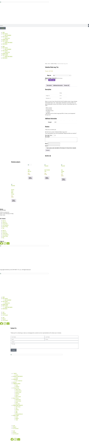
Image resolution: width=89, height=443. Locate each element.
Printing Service (16, 388)
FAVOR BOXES (4, 44)
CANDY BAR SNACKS (8, 42)
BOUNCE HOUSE (5, 39)
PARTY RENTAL (5, 34)
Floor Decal (17, 404)
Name (46, 143)
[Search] (88, 25)
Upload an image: (48, 78)
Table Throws (17, 406)
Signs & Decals (16, 398)
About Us (4, 221)
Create (16, 375)
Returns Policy (5, 226)
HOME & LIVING (16, 415)
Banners (16, 395)
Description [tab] (49, 85)
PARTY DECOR (5, 36)
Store (49, 63)
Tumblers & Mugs (54, 63)
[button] (45, 156)
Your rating (47, 135)
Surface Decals (18, 401)
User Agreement (5, 225)
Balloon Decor (7, 38)
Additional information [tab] (58, 85)
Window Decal (18, 399)
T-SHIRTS (15, 373)
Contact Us (4, 222)
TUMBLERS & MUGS (16, 383)
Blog (3, 228)
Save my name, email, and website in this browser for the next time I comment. (61, 148)
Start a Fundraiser (18, 380)
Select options (30, 178)
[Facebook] (1, 243)
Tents (16, 408)
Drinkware (17, 386)
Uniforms (15, 382)
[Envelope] (8, 243)
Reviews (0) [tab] (66, 85)
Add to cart (51, 79)
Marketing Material (19, 414)
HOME (3, 32)
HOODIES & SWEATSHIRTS (18, 376)
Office (16, 412)
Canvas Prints (18, 389)
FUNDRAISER (15, 379)
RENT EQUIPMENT (8, 35)
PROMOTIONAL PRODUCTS (18, 405)
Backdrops (17, 393)
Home (46, 63)
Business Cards (18, 392)
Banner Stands (18, 396)
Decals (16, 402)
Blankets (17, 418)
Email (46, 145)
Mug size (49, 75)
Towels (16, 420)
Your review (47, 136)
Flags (16, 411)
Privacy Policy (5, 223)
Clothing (17, 409)
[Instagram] (4, 243)
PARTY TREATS (5, 41)
